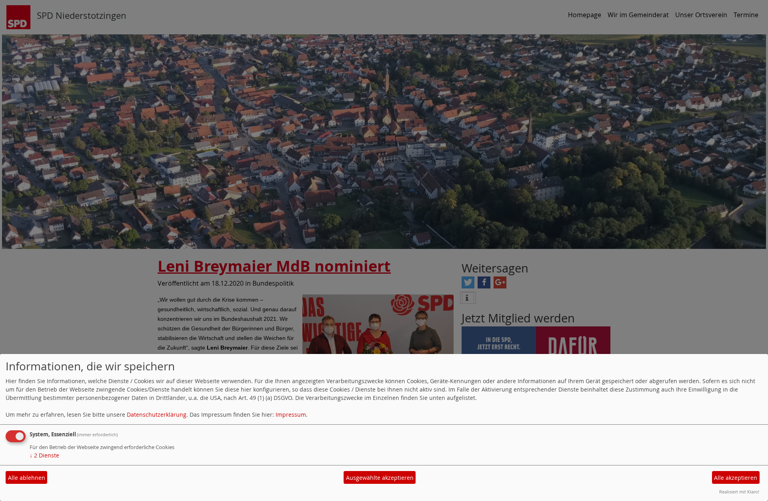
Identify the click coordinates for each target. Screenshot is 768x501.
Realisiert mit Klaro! (739, 492)
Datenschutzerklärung (156, 414)
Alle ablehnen (26, 477)
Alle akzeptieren (735, 477)
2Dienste (44, 455)
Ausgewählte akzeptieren (380, 477)
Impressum (291, 414)
